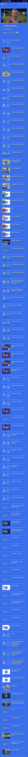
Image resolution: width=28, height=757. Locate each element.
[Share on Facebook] (8, 32)
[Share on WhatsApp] (14, 32)
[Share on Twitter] (11, 32)
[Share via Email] (17, 32)
